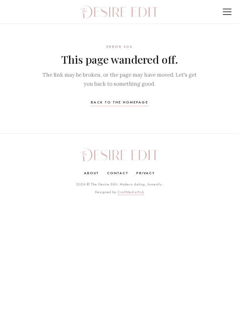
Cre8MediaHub (131, 191)
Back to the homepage (119, 102)
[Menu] (227, 12)
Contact (117, 172)
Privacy (145, 172)
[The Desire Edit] (119, 12)
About (91, 172)
